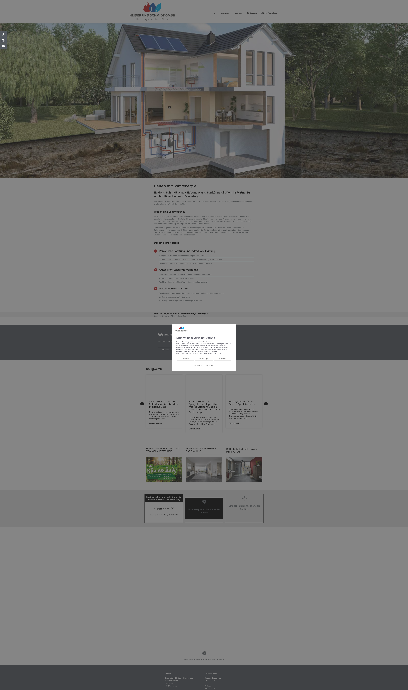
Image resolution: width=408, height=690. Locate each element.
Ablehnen (185, 358)
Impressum (209, 365)
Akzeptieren (222, 358)
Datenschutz (198, 365)
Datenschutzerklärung (183, 353)
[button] (3, 34)
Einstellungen (203, 358)
